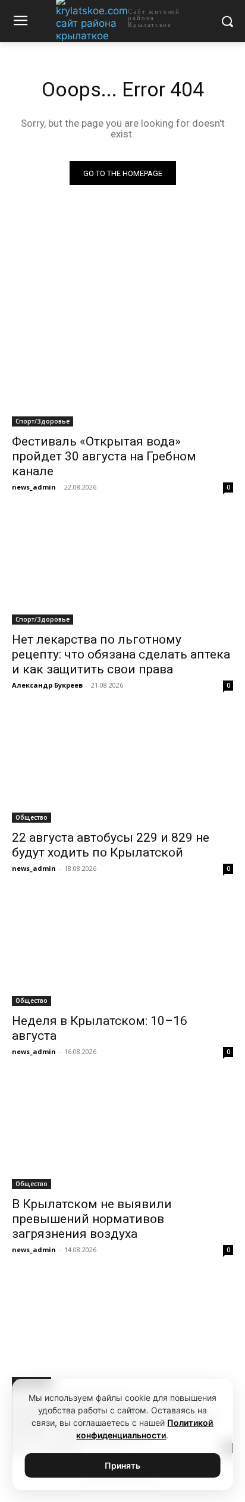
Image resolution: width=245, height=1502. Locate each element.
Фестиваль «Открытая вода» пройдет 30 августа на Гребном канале (104, 456)
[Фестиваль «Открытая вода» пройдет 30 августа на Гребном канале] (122, 371)
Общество (31, 817)
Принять (122, 1465)
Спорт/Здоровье (42, 421)
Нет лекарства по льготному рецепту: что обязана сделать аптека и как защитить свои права (121, 654)
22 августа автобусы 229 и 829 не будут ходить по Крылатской (110, 845)
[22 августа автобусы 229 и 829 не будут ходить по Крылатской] (122, 767)
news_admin (34, 486)
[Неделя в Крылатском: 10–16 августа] (122, 950)
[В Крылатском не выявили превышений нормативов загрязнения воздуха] (122, 1133)
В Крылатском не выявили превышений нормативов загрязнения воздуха (92, 1219)
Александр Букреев (47, 685)
